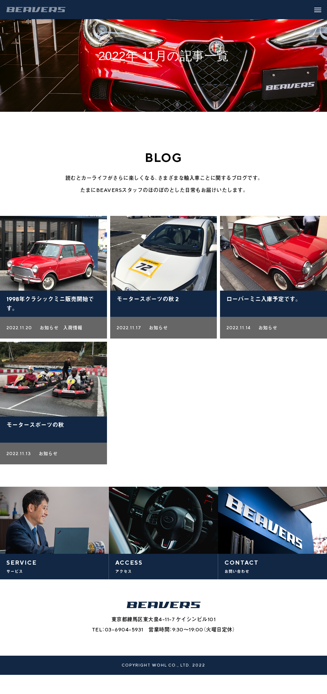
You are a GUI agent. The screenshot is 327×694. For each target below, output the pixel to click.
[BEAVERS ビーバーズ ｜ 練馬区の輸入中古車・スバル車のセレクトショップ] (36, 9)
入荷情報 (72, 327)
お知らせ (49, 327)
